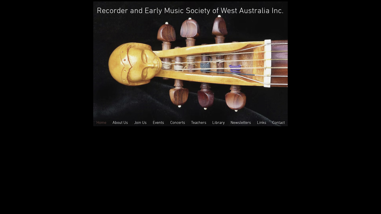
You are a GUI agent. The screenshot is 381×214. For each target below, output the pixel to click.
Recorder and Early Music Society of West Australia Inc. (190, 11)
